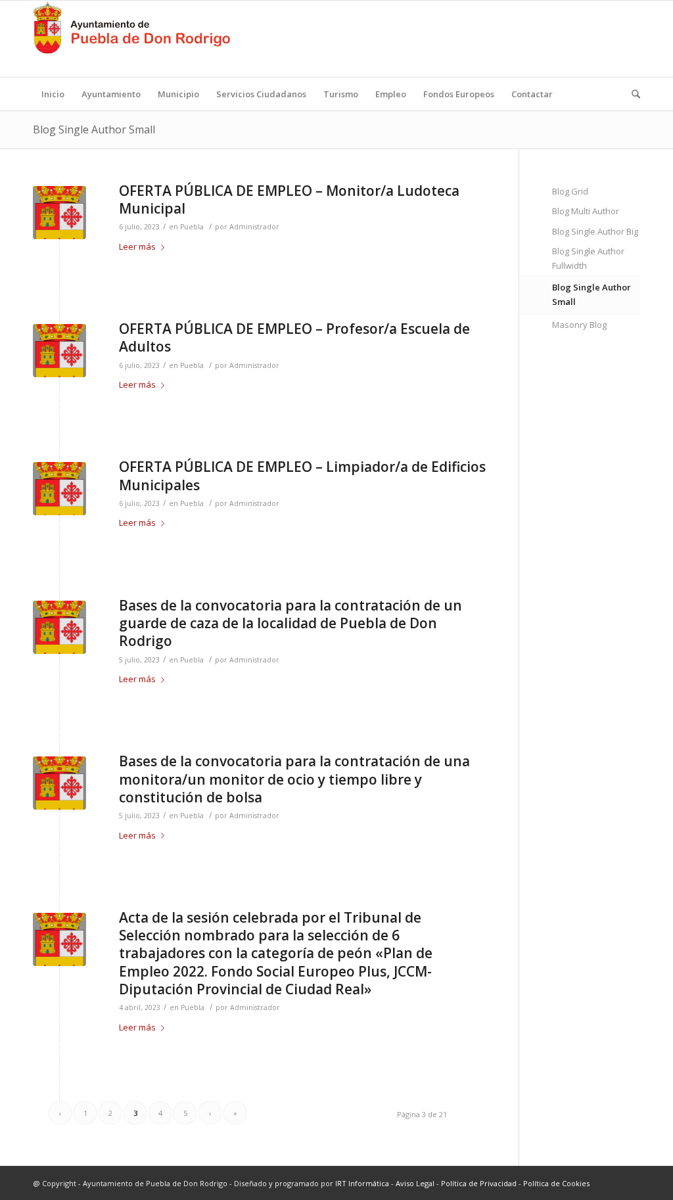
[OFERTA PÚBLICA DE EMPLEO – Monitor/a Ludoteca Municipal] (59, 212)
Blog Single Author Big (595, 231)
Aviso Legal (415, 1183)
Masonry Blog (579, 325)
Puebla (192, 226)
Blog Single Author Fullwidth (588, 258)
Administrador (254, 226)
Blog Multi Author (585, 211)
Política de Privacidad (479, 1183)
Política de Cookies (556, 1183)
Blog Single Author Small (94, 129)
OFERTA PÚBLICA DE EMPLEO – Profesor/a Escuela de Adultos (294, 337)
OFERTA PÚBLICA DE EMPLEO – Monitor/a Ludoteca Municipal (289, 199)
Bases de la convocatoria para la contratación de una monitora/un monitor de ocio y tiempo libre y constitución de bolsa (294, 779)
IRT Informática (362, 1183)
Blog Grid (570, 191)
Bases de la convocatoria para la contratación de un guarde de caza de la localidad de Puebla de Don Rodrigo (290, 623)
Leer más (137, 246)
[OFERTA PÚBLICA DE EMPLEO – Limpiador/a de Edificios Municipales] (59, 488)
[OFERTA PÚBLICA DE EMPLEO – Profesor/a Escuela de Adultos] (59, 350)
